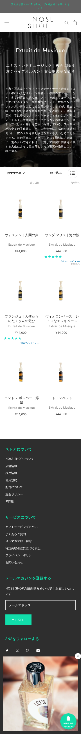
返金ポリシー (14, 494)
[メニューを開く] (6, 22)
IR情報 (9, 501)
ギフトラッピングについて (22, 527)
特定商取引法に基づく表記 (22, 548)
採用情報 (11, 473)
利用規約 (11, 480)
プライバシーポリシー (20, 555)
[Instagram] (27, 650)
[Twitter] (17, 650)
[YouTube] (38, 650)
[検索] (67, 22)
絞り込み (56, 172)
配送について (14, 487)
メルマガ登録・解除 (18, 541)
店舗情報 (11, 466)
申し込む (18, 620)
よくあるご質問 (15, 534)
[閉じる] (78, 656)
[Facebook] (7, 650)
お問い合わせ (14, 562)
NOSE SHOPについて (19, 458)
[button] (72, 173)
